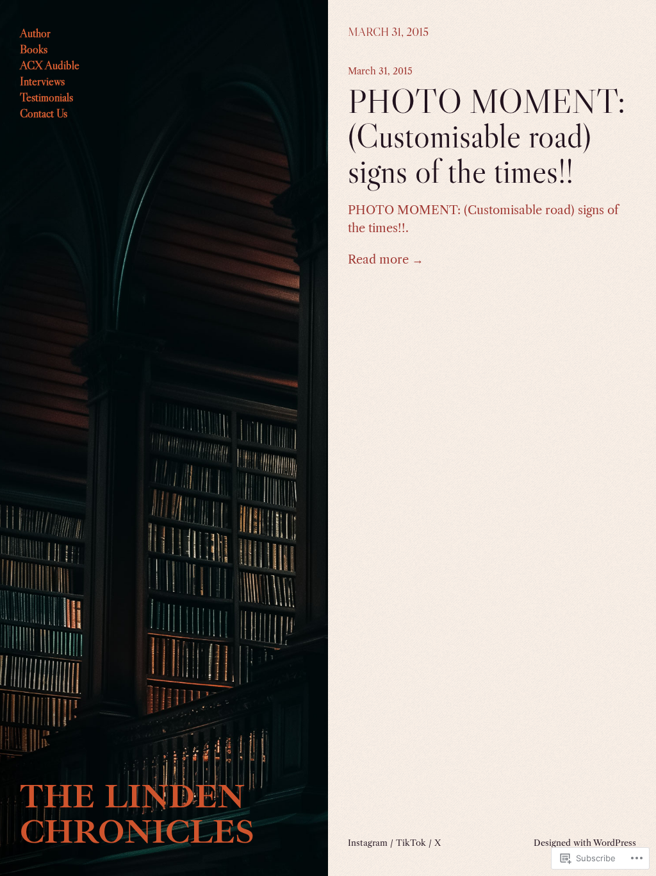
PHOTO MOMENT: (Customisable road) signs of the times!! (486, 136)
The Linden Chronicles (137, 814)
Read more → (385, 259)
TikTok (411, 843)
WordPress (614, 843)
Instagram (368, 843)
